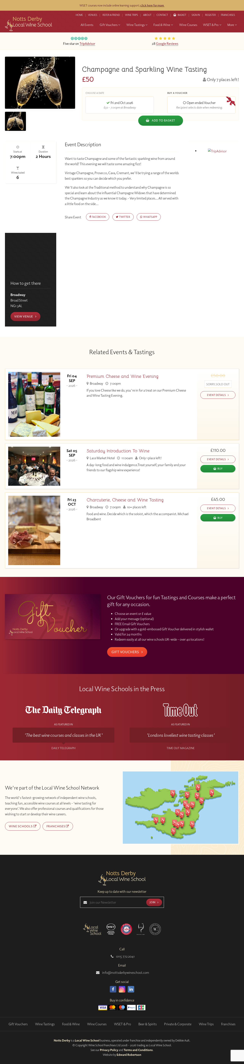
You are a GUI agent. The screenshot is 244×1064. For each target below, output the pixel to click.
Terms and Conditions (138, 1050)
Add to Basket (163, 120)
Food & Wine (71, 1024)
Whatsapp (150, 216)
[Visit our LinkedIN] (131, 989)
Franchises (228, 14)
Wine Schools (21, 826)
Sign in (196, 14)
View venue (24, 316)
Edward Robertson (129, 1055)
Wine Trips (206, 1024)
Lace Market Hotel (102, 458)
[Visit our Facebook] (113, 989)
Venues (92, 14)
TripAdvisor (87, 43)
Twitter (124, 216)
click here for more (152, 5)
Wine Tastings (45, 1024)
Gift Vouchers (126, 652)
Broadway (96, 383)
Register (210, 14)
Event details (216, 394)
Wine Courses (97, 1024)
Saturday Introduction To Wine (118, 451)
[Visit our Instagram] (122, 989)
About (147, 14)
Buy (220, 468)
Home (79, 14)
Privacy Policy (109, 1050)
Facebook (98, 216)
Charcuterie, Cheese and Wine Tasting (125, 500)
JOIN (153, 902)
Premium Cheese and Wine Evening (122, 376)
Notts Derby (62, 1040)
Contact (162, 14)
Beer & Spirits (147, 1024)
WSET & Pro (122, 1024)
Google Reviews (167, 43)
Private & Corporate (177, 1024)
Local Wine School (87, 1040)
